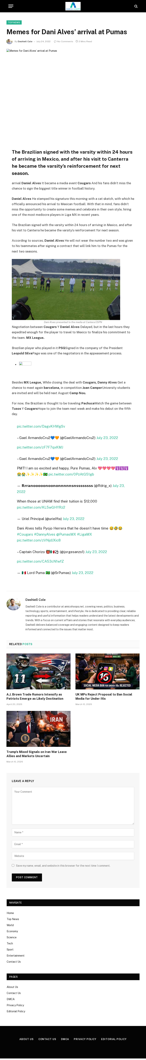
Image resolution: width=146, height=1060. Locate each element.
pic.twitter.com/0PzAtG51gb (71, 474)
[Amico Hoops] (73, 6)
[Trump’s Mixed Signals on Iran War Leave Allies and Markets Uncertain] (38, 729)
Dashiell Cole (25, 41)
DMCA (11, 999)
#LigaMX (84, 534)
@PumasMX (66, 534)
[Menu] (10, 6)
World (10, 925)
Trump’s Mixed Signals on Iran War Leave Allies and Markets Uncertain (36, 754)
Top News (14, 22)
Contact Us (14, 961)
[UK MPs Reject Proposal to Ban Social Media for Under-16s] (107, 671)
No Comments (65, 41)
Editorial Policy (16, 1011)
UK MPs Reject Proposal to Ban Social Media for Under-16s (103, 696)
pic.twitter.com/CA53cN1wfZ (40, 561)
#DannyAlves (44, 534)
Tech (10, 943)
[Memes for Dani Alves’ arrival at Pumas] (73, 92)
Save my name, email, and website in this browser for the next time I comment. (63, 865)
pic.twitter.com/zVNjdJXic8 (39, 540)
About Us (12, 987)
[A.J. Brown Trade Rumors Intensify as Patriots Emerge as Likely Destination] (38, 671)
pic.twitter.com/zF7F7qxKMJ (40, 447)
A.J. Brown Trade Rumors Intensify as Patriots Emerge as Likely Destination (34, 696)
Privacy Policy (15, 1005)
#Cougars (25, 534)
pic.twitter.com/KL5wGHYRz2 (41, 507)
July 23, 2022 (107, 438)
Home (10, 913)
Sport (10, 949)
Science (12, 937)
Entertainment (16, 955)
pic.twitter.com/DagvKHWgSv (41, 426)
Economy (12, 931)
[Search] (136, 6)
